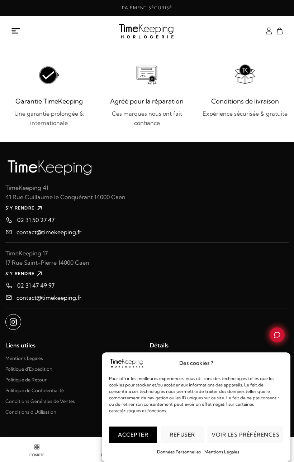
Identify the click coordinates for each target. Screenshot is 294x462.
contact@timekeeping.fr (48, 232)
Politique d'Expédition (28, 369)
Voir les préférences (245, 434)
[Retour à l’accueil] (146, 31)
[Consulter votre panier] (279, 31)
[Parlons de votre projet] (277, 334)
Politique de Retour (26, 379)
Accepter (133, 434)
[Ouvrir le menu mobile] (16, 31)
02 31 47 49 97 (35, 285)
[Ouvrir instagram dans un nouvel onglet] (13, 322)
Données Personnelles (179, 451)
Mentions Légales (221, 451)
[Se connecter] (268, 31)
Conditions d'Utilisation (30, 412)
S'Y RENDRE (19, 208)
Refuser (182, 434)
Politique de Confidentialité (34, 390)
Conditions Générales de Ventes (40, 401)
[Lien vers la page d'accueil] (147, 166)
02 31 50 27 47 (35, 219)
